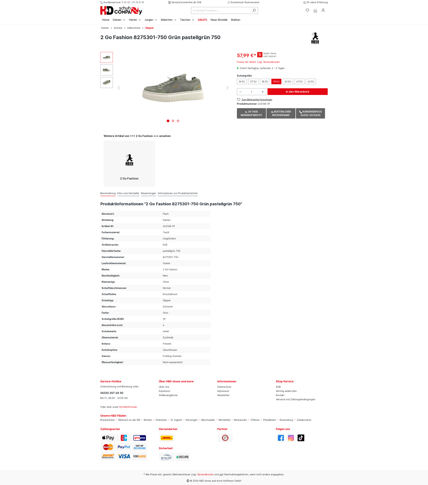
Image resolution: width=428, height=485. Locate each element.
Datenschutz (224, 386)
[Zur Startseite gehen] (121, 10)
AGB (278, 386)
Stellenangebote (168, 395)
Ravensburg (286, 419)
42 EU (311, 81)
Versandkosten (205, 474)
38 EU (265, 81)
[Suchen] (254, 10)
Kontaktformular (128, 406)
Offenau (254, 419)
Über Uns (164, 386)
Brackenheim (107, 419)
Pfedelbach (269, 419)
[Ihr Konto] (323, 10)
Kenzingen (192, 419)
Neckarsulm (240, 419)
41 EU (299, 81)
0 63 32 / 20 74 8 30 (133, 2)
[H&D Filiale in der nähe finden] (315, 10)
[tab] (108, 193)
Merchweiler (208, 419)
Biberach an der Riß (129, 419)
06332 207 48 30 (111, 393)
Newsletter (223, 395)
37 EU (253, 81)
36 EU (242, 81)
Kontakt (280, 395)
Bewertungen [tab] (148, 193)
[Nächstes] (227, 87)
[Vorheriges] (118, 87)
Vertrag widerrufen (286, 391)
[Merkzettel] (307, 10)
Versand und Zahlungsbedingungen (295, 399)
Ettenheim (161, 419)
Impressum (223, 391)
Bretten (148, 419)
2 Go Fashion (129, 178)
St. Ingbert (176, 419)
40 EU (288, 81)
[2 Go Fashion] (315, 37)
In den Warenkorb (297, 91)
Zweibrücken (304, 419)
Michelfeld (224, 419)
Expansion (164, 391)
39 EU (276, 81)
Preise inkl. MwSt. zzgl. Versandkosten (258, 62)
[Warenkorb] (329, 9)
